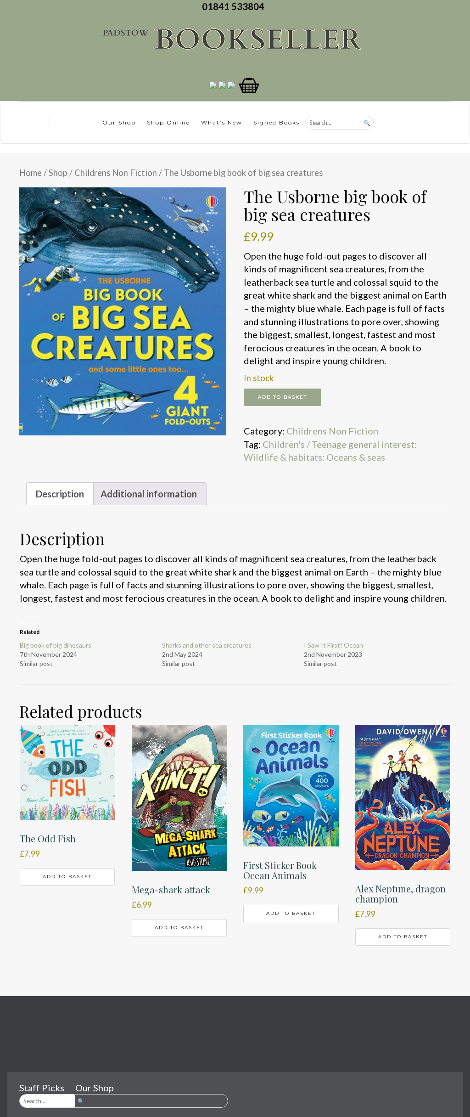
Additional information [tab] (149, 493)
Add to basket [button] (67, 877)
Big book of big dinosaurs (55, 645)
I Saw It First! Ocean (333, 645)
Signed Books (276, 122)
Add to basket (282, 397)
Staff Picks (41, 1087)
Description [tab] (60, 493)
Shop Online (168, 122)
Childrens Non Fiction (115, 173)
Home (30, 173)
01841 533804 (235, 6)
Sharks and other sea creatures (207, 645)
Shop (58, 173)
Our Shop (119, 122)
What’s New (221, 122)
